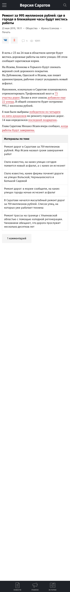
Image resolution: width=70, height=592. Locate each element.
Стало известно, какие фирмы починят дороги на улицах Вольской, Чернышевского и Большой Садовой (34, 177)
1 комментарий (16, 238)
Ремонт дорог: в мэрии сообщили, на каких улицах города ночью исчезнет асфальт (31, 190)
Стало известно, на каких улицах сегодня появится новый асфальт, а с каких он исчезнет (34, 163)
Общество (32, 28)
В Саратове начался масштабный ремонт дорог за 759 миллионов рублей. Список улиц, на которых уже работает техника (34, 204)
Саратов (35, 5)
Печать (6, 32)
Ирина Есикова (50, 28)
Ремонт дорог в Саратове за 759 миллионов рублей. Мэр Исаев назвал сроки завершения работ (33, 150)
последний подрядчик (42, 120)
